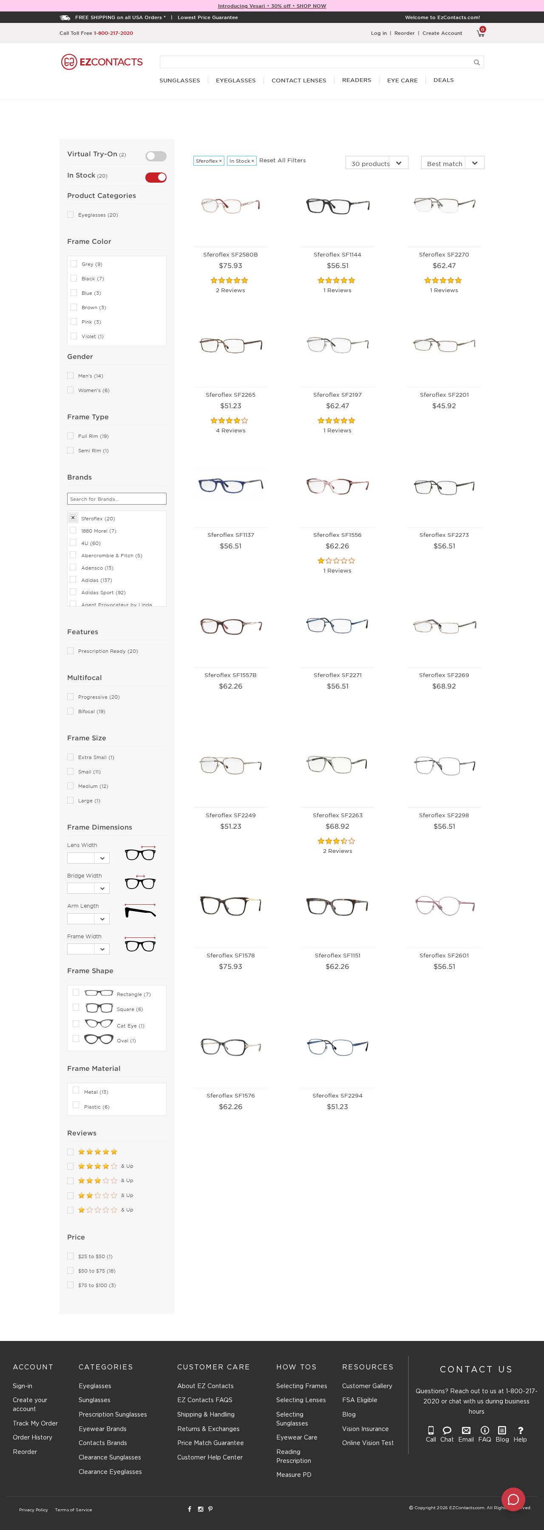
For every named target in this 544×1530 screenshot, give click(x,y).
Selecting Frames (301, 1386)
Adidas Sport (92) (103, 592)
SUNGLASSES (179, 80)
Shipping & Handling (206, 1414)
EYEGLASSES (236, 80)
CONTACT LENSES (299, 80)
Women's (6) (94, 390)
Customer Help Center (210, 1457)
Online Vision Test (368, 1443)
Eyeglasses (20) (98, 214)
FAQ (484, 1439)
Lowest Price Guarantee (208, 17)
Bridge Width (84, 875)
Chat (447, 1439)
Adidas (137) (96, 580)
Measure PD (294, 1475)
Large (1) (89, 800)
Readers (356, 80)
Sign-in (22, 1386)
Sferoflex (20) (98, 518)
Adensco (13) (97, 567)
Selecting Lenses (301, 1400)
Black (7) (93, 278)
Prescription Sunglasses (113, 1414)
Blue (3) (91, 293)
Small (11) (89, 771)
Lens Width (82, 844)
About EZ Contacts (205, 1386)
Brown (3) (94, 307)
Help (520, 1439)
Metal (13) (96, 1092)
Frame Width (84, 936)
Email (466, 1439)
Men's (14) (90, 375)
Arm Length (83, 905)
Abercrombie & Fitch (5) (111, 555)
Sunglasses (94, 1400)
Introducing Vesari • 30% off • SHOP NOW (272, 5)
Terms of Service (73, 1510)
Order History (32, 1437)
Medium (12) (93, 786)
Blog (349, 1414)
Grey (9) (92, 264)
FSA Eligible (359, 1400)
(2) (121, 154)
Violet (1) (93, 336)
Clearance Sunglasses (110, 1457)
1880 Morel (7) (98, 531)
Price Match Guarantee (210, 1443)
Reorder (404, 33)
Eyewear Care (296, 1437)
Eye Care (402, 80)
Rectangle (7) (134, 994)
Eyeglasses (95, 1386)
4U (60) (91, 543)
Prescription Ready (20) (108, 651)
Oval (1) (126, 1040)
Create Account (442, 33)
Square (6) (130, 1009)
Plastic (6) (97, 1106)
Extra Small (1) (96, 757)
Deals (444, 80)
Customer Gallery (367, 1386)
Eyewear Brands (103, 1429)
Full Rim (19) (93, 436)
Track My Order (35, 1423)
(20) (101, 175)
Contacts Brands (103, 1443)
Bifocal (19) (91, 711)
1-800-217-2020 (113, 33)
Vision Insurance (365, 1429)
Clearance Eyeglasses (110, 1472)
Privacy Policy (33, 1510)
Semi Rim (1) (93, 450)
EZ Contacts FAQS (204, 1400)
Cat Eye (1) (130, 1025)
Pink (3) (91, 321)
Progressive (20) (99, 696)
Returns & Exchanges (208, 1429)
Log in (379, 33)
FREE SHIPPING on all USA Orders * (120, 17)
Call (431, 1439)
